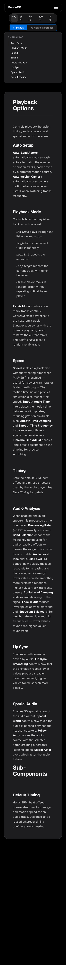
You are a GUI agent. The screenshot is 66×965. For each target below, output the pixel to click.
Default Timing (19, 77)
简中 (50, 18)
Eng (14, 16)
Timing (14, 57)
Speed (14, 52)
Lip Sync (15, 67)
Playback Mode (19, 48)
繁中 (21, 18)
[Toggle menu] (56, 7)
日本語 (31, 18)
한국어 (41, 18)
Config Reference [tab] (44, 27)
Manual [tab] (20, 27)
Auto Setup (17, 43)
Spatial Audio (18, 72)
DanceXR (14, 7)
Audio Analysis (19, 62)
